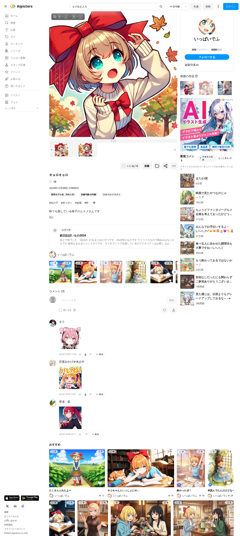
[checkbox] (60, 310)
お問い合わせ (10, 520)
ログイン (231, 6)
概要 (6, 512)
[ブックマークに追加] (157, 165)
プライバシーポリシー (14, 529)
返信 (101, 354)
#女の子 (53, 202)
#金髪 (78, 202)
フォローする (207, 57)
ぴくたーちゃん (11, 516)
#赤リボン (66, 202)
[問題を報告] (90, 354)
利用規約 (8, 524)
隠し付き (67, 310)
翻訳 (51, 217)
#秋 (87, 202)
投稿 (208, 6)
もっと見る (223, 158)
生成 (196, 6)
